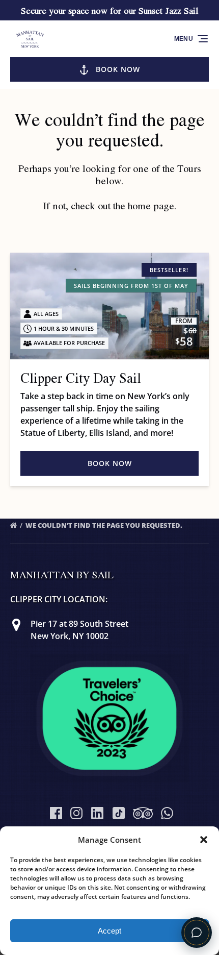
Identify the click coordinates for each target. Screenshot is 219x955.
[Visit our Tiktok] (119, 813)
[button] (204, 840)
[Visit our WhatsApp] (167, 813)
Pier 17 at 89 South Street (79, 623)
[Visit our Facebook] (56, 813)
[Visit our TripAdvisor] (143, 813)
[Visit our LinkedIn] (97, 813)
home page (151, 205)
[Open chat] (196, 932)
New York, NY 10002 (69, 636)
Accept (109, 930)
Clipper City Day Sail (80, 377)
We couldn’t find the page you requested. (104, 525)
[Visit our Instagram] (76, 813)
